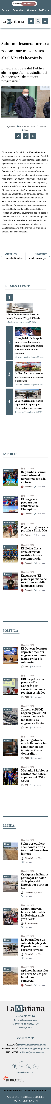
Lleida (6, 844)
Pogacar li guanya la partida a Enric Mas (34, 529)
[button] (38, 21)
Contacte (31, 10)
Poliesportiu (9, 498)
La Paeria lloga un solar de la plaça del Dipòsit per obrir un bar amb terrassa (29, 404)
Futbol (6, 470)
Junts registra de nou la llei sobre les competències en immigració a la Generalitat (34, 747)
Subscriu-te (19, 10)
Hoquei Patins (9, 547)
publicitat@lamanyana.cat (32, 1052)
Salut (26, 130)
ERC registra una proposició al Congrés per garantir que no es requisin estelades (33, 686)
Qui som (5, 10)
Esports (7, 574)
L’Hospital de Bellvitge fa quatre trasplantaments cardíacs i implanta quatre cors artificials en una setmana (29, 346)
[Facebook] (14, 1066)
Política (7, 649)
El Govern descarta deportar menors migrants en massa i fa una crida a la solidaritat (34, 655)
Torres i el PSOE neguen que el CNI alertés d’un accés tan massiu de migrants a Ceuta (33, 716)
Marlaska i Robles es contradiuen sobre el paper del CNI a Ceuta (34, 775)
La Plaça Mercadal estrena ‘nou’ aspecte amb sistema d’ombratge (29, 377)
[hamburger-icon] (45, 21)
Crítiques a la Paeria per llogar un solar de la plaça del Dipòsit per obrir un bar (34, 881)
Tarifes (42, 10)
